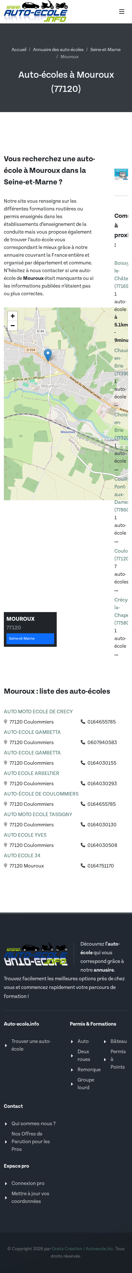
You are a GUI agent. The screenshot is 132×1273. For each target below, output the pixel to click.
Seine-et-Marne (105, 49)
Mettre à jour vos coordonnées (30, 1198)
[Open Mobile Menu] (121, 11)
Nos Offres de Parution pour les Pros (31, 1142)
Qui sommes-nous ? (34, 1124)
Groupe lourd (86, 1084)
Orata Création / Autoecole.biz (82, 1248)
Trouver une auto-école (31, 1045)
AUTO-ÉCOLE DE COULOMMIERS (41, 794)
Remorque (89, 1070)
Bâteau (119, 1041)
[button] (48, 355)
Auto (83, 1041)
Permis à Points (118, 1059)
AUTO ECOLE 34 (22, 856)
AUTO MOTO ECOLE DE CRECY (38, 712)
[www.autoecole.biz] (121, 174)
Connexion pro (28, 1183)
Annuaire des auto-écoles (58, 49)
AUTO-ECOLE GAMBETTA (32, 732)
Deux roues (84, 1056)
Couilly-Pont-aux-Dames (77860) (123, 494)
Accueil (19, 49)
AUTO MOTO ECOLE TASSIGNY (38, 815)
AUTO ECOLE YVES (25, 835)
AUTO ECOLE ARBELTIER (31, 773)
